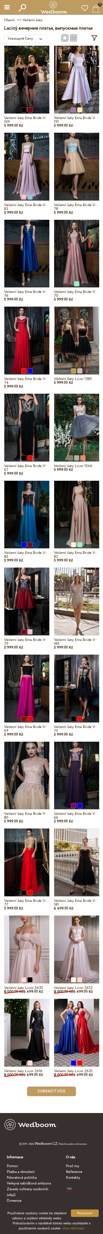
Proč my (72, 1166)
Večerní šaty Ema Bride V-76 (25, 293)
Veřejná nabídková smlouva (29, 1183)
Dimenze (14, 1200)
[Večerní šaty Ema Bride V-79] (26, 596)
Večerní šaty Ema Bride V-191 (75, 120)
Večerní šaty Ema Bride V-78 (75, 207)
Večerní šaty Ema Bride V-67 (25, 468)
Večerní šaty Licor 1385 (73, 379)
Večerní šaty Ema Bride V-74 (25, 381)
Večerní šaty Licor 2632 (73, 988)
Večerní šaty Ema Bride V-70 (75, 293)
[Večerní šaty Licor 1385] (76, 335)
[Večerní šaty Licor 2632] (76, 944)
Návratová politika (22, 1177)
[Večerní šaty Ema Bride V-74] (26, 335)
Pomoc (12, 1166)
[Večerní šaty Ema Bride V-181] (76, 857)
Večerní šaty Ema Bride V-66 (75, 815)
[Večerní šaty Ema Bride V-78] (76, 161)
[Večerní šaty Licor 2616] (26, 1027)
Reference (74, 1172)
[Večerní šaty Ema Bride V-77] (26, 857)
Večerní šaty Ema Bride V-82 (75, 554)
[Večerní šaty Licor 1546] (76, 422)
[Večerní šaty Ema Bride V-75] (76, 683)
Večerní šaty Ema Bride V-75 (75, 729)
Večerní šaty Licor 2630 (23, 988)
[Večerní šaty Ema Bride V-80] (26, 770)
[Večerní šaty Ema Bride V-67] (26, 422)
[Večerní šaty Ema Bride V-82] (76, 509)
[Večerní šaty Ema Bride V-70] (76, 248)
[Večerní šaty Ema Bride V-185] (76, 596)
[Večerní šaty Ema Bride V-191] (76, 74)
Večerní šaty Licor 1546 (73, 466)
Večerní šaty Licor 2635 (73, 1071)
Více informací (73, 1228)
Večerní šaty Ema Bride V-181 (75, 902)
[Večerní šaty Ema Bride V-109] (26, 74)
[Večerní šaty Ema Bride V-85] (26, 509)
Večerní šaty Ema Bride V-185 (75, 641)
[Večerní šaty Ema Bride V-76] (26, 248)
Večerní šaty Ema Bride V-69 (25, 729)
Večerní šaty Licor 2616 (23, 1071)
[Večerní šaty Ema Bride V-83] (26, 161)
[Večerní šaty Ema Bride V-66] (76, 770)
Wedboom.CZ (45, 1143)
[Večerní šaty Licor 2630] (26, 944)
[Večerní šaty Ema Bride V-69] (26, 683)
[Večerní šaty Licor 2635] (76, 1027)
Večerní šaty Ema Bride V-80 (25, 815)
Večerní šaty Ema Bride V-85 (25, 554)
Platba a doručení (21, 1172)
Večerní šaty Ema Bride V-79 (25, 641)
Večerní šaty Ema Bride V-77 (25, 902)
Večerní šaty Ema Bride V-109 (25, 120)
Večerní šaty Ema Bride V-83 (25, 207)
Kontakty (73, 1177)
